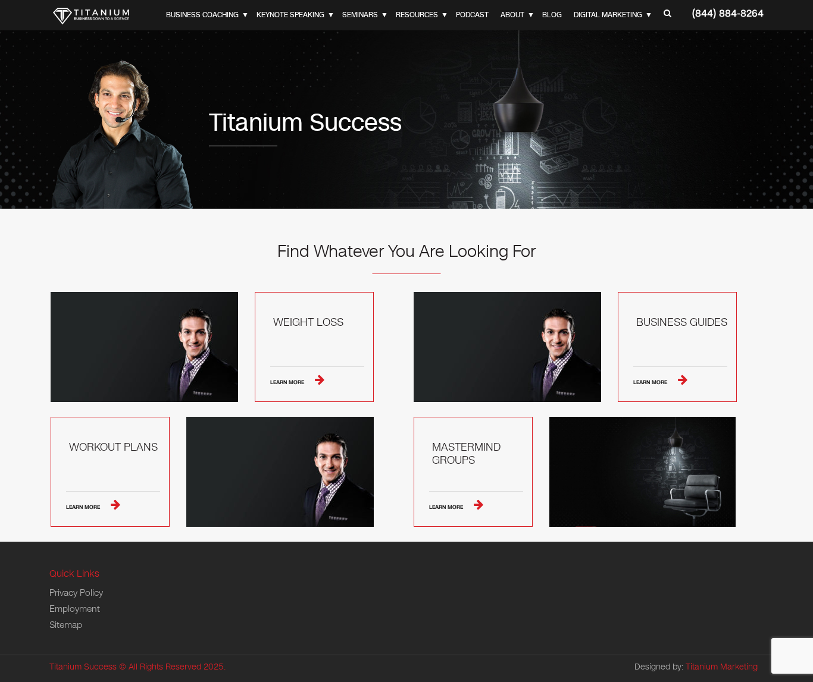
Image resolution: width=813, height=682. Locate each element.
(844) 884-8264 (728, 13)
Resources (417, 15)
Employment (74, 608)
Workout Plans (113, 447)
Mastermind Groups (466, 454)
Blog (552, 15)
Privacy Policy (76, 592)
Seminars (360, 15)
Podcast (472, 15)
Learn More (288, 382)
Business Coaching (202, 15)
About (512, 15)
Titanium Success (83, 666)
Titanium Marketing (722, 666)
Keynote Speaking (290, 15)
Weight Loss (308, 322)
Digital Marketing (608, 15)
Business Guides (681, 322)
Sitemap (65, 624)
